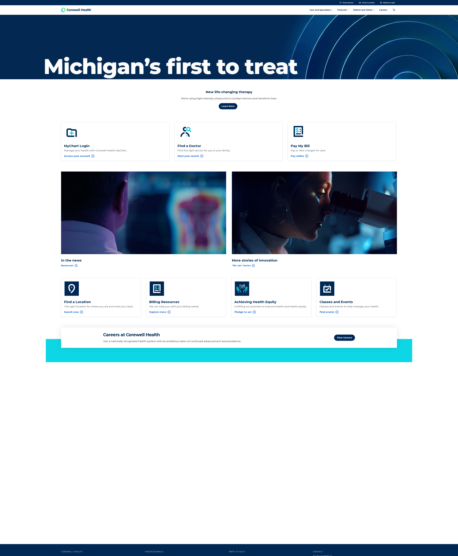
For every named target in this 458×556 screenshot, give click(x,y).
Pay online (297, 156)
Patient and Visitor (362, 10)
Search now (71, 312)
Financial (342, 10)
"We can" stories (241, 265)
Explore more (157, 312)
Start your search (188, 156)
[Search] (394, 10)
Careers (383, 10)
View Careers (344, 337)
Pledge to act (243, 312)
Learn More (228, 106)
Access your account (77, 156)
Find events (327, 312)
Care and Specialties (320, 10)
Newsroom (67, 265)
